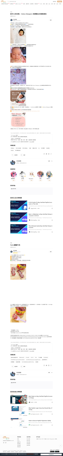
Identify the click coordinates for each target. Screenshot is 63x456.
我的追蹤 (28, 443)
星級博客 (32, 3)
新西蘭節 (12, 362)
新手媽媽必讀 (17, 150)
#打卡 (42, 439)
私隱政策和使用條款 (30, 454)
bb (39, 148)
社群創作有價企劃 (4, 3)
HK (12, 450)
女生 (49, 3)
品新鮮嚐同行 (44, 359)
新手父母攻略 (18, 148)
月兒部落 (15, 19)
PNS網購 (40, 357)
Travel (9, 450)
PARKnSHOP (21, 357)
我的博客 (28, 445)
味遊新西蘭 (18, 362)
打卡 (16, 139)
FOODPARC (46, 357)
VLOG (41, 3)
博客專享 (36, 3)
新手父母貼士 (25, 148)
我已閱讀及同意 (51, 454)
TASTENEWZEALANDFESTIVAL (28, 362)
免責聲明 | (9, 451)
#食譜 (45, 439)
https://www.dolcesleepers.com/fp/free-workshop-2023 (26, 111)
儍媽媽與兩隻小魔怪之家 (13, 178)
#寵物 (37, 439)
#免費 (40, 107)
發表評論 (13, 188)
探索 (24, 3)
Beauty (15, 450)
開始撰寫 (59, 1)
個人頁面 (28, 439)
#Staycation (51, 439)
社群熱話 (11, 3)
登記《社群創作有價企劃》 (22, 136)
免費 (30, 148)
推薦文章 (27, 3)
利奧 (40, 178)
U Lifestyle (5, 450)
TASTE (32, 357)
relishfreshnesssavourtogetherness (33, 359)
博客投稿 (19, 446)
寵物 (27, 139)
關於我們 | (5, 451)
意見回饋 (19, 445)
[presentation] (10, 175)
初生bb (12, 150)
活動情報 (34, 139)
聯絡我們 (24, 451)
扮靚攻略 (30, 139)
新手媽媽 (43, 148)
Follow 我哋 (31, 141)
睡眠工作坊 (35, 148)
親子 (54, 3)
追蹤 (50, 20)
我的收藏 (28, 442)
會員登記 (54, 1)
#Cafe (48, 439)
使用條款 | (13, 451)
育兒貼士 (12, 148)
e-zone (24, 450)
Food (18, 450)
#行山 (40, 439)
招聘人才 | (21, 451)
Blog (21, 450)
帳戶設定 (28, 440)
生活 (57, 3)
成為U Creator (18, 3)
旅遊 (46, 3)
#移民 (56, 439)
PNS (36, 357)
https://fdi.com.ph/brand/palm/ (19, 261)
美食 (44, 3)
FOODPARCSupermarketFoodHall (18, 359)
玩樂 (52, 3)
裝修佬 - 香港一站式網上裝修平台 (49, 178)
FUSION (27, 357)
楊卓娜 (37, 362)
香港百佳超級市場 (14, 357)
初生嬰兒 (48, 148)
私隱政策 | (17, 451)
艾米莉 (22, 178)
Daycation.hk (31, 178)
